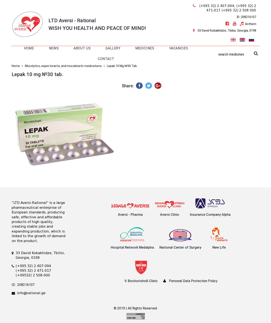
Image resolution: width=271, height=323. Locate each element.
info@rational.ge (31, 293)
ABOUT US (82, 48)
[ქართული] (233, 39)
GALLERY (112, 48)
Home (16, 66)
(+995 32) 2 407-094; (217, 6)
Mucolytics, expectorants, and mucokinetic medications (63, 66)
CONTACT (106, 59)
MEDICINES (144, 48)
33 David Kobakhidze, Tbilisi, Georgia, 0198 (227, 30)
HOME (29, 48)
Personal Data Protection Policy (193, 281)
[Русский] (251, 39)
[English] (242, 39)
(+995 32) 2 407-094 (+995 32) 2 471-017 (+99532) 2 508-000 (33, 270)
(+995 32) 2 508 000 (238, 10)
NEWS (54, 48)
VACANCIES (178, 48)
